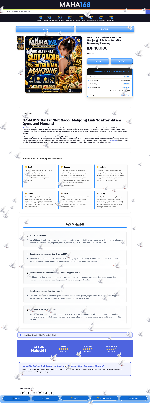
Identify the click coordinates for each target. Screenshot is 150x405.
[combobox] (73, 12)
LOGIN (45, 29)
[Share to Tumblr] (51, 393)
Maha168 (25, 128)
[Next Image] (80, 65)
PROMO (17, 398)
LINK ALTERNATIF (105, 398)
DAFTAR (105, 29)
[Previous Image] (26, 65)
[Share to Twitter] (22, 393)
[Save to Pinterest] (40, 393)
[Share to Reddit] (45, 393)
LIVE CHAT (135, 399)
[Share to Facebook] (28, 393)
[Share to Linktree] (34, 393)
